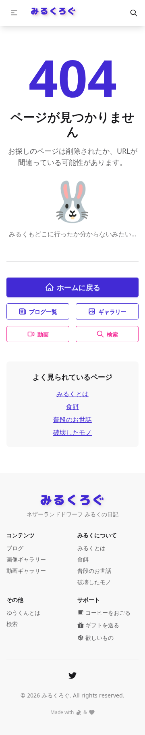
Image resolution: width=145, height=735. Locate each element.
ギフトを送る (102, 625)
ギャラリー (112, 311)
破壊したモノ (72, 432)
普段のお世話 (72, 419)
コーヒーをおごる (107, 612)
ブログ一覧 (43, 311)
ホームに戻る (78, 287)
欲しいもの (99, 637)
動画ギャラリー (26, 570)
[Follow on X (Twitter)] (72, 675)
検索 (112, 334)
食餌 (72, 406)
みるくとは (72, 393)
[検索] (134, 13)
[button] (14, 13)
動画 (43, 334)
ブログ (14, 548)
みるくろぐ (53, 11)
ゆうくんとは (23, 612)
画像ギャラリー (26, 559)
